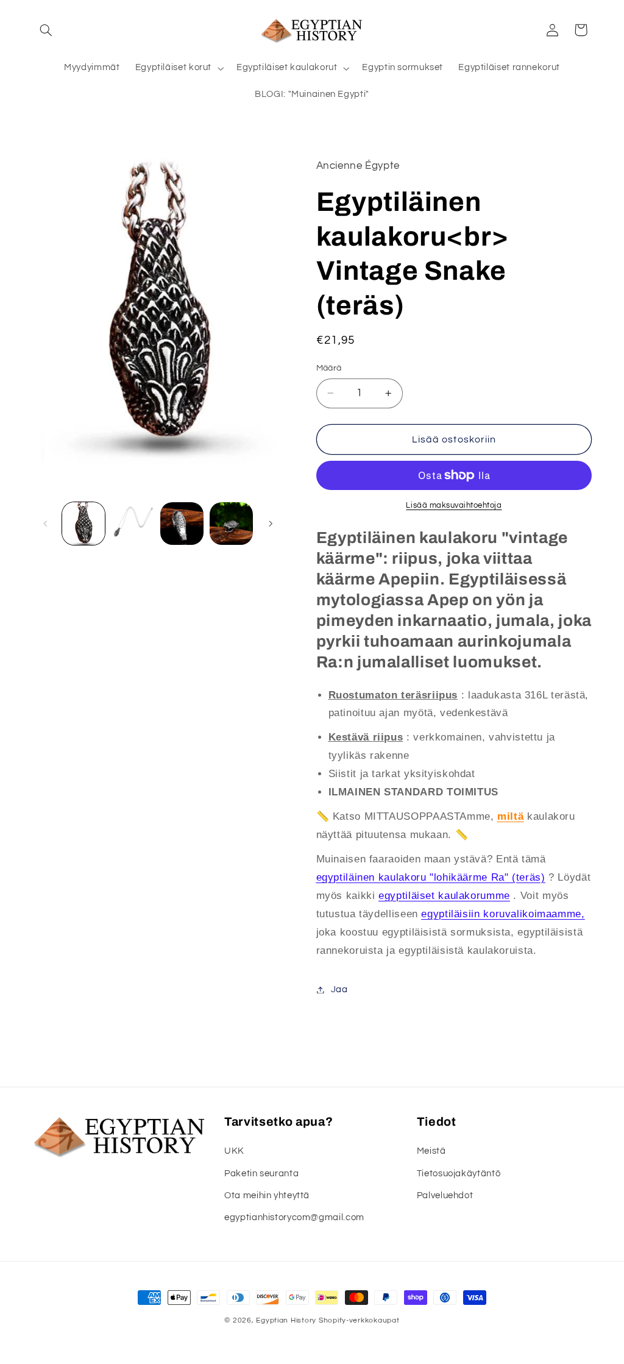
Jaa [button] (339, 989)
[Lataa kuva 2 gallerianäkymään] (133, 523)
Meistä (431, 1151)
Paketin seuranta (261, 1173)
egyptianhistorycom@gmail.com (294, 1217)
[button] (46, 30)
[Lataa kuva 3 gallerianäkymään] (181, 523)
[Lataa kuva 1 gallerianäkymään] (83, 523)
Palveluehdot (445, 1195)
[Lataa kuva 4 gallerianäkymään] (231, 523)
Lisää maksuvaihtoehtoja (454, 506)
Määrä (329, 368)
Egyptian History (286, 1320)
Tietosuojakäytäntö (458, 1173)
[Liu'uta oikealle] (270, 523)
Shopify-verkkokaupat (359, 1320)
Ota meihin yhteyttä (267, 1195)
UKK (234, 1151)
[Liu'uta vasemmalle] (45, 523)
